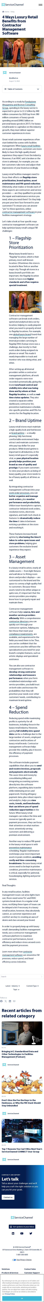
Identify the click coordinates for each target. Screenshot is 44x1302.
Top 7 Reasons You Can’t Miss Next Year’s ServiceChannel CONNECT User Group (22, 1150)
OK (22, 1298)
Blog (12, 12)
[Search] (41, 976)
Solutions (6, 1269)
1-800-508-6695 (22, 1255)
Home (6, 12)
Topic (15, 989)
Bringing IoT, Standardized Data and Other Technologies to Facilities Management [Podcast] (20, 1054)
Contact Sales (30, 1269)
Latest (8, 986)
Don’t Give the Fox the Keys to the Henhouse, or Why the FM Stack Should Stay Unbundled (21, 1103)
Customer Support (32, 1273)
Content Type (32, 986)
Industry (15, 986)
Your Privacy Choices (24, 1260)
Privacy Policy (10, 1294)
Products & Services (10, 1273)
